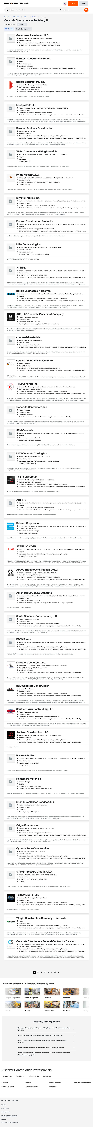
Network (24, 3)
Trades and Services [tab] (33, 1076)
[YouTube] (17, 1100)
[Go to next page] (58, 972)
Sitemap (3, 1119)
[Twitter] (9, 1100)
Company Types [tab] (7, 1076)
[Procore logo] (11, 4)
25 (55, 972)
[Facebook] (5, 1101)
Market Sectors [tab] (20, 1076)
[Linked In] (2, 1100)
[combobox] (73, 10)
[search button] (86, 10)
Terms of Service (5, 1112)
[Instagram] (13, 1100)
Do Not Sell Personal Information (9, 1115)
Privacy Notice (5, 1108)
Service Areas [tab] (47, 1076)
